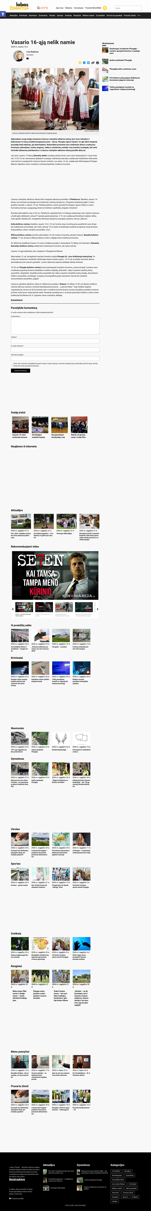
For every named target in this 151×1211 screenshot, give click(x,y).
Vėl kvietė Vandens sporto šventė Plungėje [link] (81, 886)
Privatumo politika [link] (17, 1198)
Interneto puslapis (17, 355)
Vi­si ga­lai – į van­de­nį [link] (59, 647)
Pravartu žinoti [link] (19, 1086)
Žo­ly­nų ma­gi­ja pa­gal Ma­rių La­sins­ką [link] (19, 956)
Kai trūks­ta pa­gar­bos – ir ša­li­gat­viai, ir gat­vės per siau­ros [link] (44, 535)
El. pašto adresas (17, 346)
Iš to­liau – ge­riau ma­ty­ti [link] (19, 885)
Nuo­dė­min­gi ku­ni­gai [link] (59, 750)
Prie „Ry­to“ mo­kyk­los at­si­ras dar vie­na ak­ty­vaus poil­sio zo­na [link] (21, 535)
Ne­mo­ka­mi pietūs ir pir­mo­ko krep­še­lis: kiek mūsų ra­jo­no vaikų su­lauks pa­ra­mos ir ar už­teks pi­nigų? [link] (89, 536)
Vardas (14, 337)
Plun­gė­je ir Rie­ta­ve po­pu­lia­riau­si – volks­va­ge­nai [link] (61, 1109)
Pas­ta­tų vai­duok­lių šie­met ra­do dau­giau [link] (81, 648)
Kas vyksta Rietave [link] (118, 1184)
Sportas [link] (15, 863)
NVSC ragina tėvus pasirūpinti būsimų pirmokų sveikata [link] (79, 957)
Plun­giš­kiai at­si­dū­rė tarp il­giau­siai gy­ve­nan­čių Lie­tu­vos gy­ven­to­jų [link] (40, 957)
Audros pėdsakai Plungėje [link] (37, 751)
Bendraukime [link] (17, 1179)
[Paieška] (138, 8)
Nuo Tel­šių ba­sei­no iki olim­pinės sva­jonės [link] (39, 886)
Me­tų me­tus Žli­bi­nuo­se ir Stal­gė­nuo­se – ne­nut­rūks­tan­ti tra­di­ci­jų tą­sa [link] (20, 995)
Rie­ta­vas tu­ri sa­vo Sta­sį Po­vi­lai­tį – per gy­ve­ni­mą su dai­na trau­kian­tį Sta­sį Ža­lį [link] (19, 783)
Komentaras (15, 316)
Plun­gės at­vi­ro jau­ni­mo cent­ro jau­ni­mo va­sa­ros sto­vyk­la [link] (39, 994)
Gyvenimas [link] (17, 758)
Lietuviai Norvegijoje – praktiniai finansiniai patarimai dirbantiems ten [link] (40, 854)
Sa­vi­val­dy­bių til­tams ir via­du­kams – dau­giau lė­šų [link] (19, 649)
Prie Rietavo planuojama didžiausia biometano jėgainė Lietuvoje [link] (60, 852)
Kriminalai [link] (17, 657)
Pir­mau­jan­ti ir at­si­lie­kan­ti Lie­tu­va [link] (82, 751)
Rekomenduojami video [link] (25, 546)
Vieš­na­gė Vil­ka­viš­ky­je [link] (64, 533)
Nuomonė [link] (115, 1193)
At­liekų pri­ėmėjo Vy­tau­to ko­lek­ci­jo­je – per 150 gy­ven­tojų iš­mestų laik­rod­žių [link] (81, 783)
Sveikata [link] (16, 933)
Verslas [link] (15, 829)
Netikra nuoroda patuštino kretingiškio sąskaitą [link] (80, 681)
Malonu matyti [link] (117, 1188)
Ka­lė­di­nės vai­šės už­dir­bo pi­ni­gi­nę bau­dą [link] (40, 680)
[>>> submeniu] (140, 15)
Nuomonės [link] (17, 728)
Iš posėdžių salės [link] (21, 625)
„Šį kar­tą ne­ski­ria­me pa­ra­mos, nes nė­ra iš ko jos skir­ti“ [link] (40, 649)
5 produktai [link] (116, 1171)
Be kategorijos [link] (117, 1175)
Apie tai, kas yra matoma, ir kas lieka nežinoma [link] (61, 1074)
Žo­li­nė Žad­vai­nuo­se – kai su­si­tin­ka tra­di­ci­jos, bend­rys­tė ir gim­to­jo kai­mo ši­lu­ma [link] (61, 995)
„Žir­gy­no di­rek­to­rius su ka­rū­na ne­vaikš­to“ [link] (60, 781)
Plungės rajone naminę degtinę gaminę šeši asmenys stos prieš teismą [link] (19, 682)
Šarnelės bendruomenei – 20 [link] (81, 1109)
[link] (3, 14)
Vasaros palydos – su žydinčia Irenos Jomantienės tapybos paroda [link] (39, 1076)
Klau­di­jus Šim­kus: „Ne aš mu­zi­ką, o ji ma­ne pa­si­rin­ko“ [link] (20, 1075)
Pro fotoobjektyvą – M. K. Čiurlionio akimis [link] (81, 1074)
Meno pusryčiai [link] (20, 1051)
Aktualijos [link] (49, 1165)
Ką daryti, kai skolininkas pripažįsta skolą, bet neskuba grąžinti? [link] (19, 852)
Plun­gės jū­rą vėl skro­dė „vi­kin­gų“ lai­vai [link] (60, 886)
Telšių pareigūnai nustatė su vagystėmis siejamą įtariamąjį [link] (60, 681)
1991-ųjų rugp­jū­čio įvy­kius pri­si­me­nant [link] (19, 751)
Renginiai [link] (16, 966)
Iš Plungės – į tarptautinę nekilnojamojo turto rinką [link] (81, 851)
